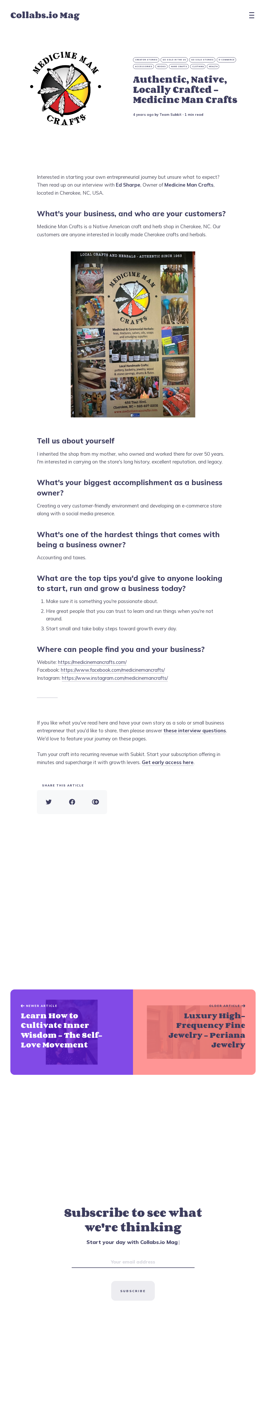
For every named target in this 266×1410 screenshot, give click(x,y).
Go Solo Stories (202, 60)
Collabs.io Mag (44, 15)
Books (161, 66)
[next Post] (71, 1032)
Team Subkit (170, 114)
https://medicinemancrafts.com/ (92, 662)
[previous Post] (194, 1032)
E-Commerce (227, 60)
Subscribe (133, 1291)
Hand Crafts (179, 66)
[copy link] (95, 802)
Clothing (198, 66)
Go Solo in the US (174, 60)
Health (213, 66)
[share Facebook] (72, 802)
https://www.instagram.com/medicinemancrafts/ (115, 678)
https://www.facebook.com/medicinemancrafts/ (113, 670)
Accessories (143, 66)
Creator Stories (146, 60)
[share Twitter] (48, 802)
